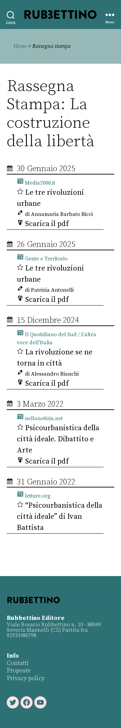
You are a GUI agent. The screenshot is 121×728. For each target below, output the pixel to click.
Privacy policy (26, 678)
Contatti (18, 663)
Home (20, 46)
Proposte (19, 670)
